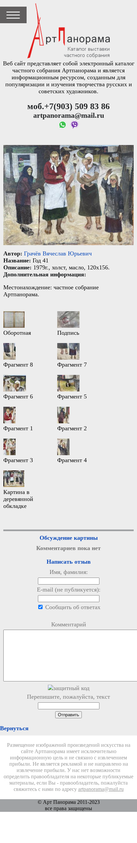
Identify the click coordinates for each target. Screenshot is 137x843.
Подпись (68, 332)
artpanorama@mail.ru (101, 789)
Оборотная (17, 332)
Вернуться (14, 728)
